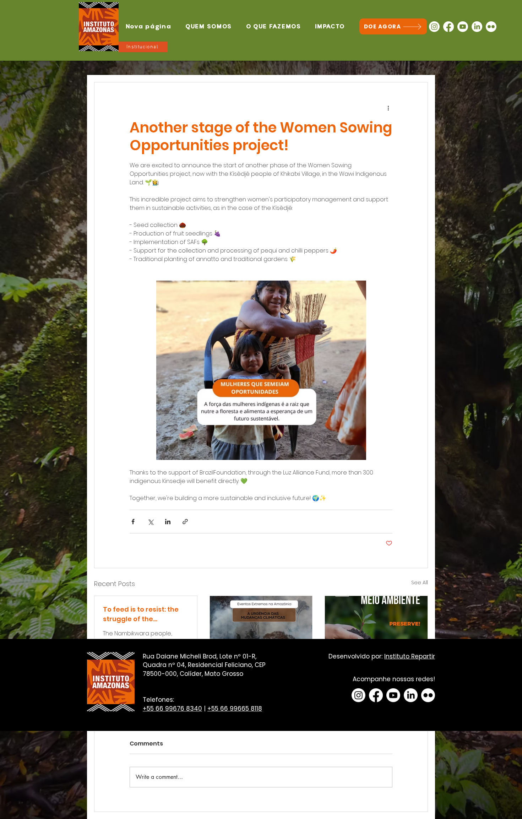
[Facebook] (448, 26)
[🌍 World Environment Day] (376, 624)
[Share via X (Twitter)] (150, 521)
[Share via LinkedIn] (167, 521)
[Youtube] (462, 26)
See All (419, 582)
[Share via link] (185, 521)
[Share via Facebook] (133, 521)
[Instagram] (434, 26)
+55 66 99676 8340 (172, 708)
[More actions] (388, 108)
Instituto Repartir (409, 656)
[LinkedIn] (477, 26)
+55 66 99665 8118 (234, 708)
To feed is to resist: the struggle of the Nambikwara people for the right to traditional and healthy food (142, 614)
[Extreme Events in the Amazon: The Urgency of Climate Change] (261, 624)
